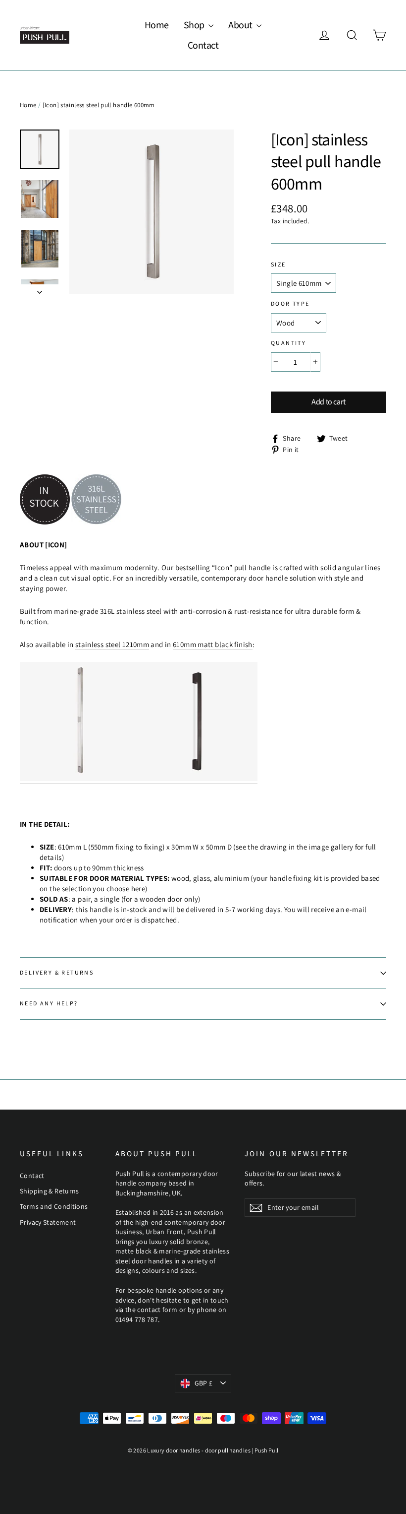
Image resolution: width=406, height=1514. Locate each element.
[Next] (39, 289)
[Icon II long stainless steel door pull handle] (79, 779)
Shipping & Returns (49, 1190)
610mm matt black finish (213, 644)
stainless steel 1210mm (112, 644)
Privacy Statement (48, 1222)
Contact (203, 46)
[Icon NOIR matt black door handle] (198, 779)
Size (278, 265)
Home (157, 25)
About (241, 25)
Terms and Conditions (54, 1206)
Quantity (288, 343)
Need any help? (49, 1003)
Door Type (290, 304)
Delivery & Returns (57, 973)
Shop (195, 25)
